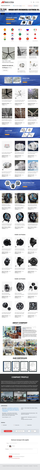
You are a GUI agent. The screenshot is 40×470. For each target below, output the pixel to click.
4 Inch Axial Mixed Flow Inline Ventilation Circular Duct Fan (22, 71)
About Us (12, 13)
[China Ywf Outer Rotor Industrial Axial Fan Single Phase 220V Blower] (7, 287)
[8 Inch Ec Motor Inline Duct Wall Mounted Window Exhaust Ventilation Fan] (7, 146)
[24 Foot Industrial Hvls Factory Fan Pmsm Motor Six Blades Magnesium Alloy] (7, 94)
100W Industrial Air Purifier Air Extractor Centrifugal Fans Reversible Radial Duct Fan (7, 249)
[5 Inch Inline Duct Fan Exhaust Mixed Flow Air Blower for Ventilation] (7, 165)
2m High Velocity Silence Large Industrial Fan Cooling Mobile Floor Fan (7, 224)
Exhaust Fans (4, 409)
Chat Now (36, 5)
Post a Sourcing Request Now (14, 458)
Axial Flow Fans (15, 407)
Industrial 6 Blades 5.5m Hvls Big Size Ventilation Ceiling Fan (7, 120)
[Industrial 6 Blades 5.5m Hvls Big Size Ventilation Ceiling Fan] (7, 113)
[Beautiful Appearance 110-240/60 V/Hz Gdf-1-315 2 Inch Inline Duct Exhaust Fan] (33, 262)
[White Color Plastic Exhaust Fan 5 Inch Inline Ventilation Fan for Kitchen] (20, 165)
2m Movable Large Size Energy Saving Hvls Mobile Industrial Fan (33, 224)
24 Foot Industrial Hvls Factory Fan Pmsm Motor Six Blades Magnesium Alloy (7, 101)
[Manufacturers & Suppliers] (7, 2)
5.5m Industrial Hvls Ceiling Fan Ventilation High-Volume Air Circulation (20, 101)
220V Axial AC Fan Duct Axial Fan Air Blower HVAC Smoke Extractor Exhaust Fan (19, 313)
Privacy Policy (35, 465)
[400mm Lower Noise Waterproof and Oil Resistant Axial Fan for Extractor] (20, 287)
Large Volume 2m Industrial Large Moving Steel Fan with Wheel (32, 205)
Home (3, 13)
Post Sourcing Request (34, 2)
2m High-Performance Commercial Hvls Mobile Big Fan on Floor (20, 205)
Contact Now (5, 70)
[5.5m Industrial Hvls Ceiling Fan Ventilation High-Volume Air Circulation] (20, 94)
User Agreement (26, 465)
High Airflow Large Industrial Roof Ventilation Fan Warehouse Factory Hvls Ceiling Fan (8, 61)
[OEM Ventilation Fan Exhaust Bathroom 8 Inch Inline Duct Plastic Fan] (20, 146)
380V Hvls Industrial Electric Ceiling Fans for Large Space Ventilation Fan (33, 71)
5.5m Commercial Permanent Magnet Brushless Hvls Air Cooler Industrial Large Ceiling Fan (19, 120)
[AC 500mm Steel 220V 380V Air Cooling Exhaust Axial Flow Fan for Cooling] (33, 287)
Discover (21, 13)
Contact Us (26, 13)
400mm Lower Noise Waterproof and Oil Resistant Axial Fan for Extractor (19, 294)
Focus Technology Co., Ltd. (13, 465)
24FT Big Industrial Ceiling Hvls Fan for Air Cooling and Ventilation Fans (22, 57)
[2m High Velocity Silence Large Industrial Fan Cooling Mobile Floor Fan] (7, 217)
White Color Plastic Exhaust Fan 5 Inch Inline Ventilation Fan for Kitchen (20, 172)
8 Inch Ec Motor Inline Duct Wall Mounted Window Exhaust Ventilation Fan (7, 153)
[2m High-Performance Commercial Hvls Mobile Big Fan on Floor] (20, 198)
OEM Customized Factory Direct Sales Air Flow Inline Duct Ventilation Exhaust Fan (7, 269)
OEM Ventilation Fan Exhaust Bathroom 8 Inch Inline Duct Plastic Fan (19, 153)
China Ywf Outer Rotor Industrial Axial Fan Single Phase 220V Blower (6, 294)
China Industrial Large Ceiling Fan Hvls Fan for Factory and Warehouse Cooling (33, 57)
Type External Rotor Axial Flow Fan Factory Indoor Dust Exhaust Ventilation (33, 313)
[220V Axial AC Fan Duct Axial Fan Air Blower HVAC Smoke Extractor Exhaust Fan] (20, 306)
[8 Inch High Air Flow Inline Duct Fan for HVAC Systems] (33, 146)
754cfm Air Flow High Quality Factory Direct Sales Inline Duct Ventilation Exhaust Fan (20, 249)
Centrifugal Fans (5, 411)
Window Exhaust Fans (5, 410)
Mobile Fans (17, 410)
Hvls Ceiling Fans (10, 407)
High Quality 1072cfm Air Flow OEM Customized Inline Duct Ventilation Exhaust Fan (33, 249)
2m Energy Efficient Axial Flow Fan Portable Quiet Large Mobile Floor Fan (20, 224)
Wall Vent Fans (12, 410)
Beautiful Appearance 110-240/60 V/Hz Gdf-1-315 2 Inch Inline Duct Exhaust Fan (33, 269)
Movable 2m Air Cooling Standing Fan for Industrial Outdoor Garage (6, 205)
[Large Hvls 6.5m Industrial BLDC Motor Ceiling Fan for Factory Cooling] (33, 113)
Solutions (16, 13)
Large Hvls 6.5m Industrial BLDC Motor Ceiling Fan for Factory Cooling (32, 120)
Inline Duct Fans (9, 409)
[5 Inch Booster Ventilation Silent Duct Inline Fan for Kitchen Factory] (33, 165)
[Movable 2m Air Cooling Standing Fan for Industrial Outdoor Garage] (7, 198)
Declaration (30, 465)
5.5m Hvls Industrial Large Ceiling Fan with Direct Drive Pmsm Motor (32, 101)
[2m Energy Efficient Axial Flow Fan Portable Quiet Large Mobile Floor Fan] (20, 217)
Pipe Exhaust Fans (16, 409)
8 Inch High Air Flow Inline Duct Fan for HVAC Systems (33, 153)
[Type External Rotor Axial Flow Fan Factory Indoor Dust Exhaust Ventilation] (33, 306)
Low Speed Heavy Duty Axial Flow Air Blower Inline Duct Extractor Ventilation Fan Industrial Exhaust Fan (6, 313)
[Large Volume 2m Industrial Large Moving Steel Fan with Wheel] (33, 198)
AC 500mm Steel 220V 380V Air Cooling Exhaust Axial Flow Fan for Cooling (33, 294)
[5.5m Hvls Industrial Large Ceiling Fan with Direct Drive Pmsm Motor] (33, 94)
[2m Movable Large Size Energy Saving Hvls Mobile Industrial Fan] (33, 217)
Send (10, 456)
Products (7, 13)
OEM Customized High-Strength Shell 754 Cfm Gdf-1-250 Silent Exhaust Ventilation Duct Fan (20, 269)
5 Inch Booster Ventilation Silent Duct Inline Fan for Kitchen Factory (33, 172)
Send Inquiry (30, 5)
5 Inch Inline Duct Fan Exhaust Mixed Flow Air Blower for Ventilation (7, 172)
